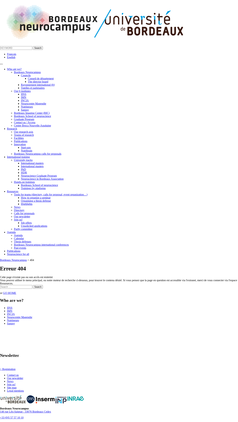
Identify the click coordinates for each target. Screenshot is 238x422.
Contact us (13, 375)
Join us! (18, 219)
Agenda (11, 232)
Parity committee (23, 229)
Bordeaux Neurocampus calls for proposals (37, 153)
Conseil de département (41, 78)
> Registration (8, 369)
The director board (38, 81)
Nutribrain (26, 150)
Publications (20, 141)
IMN (23, 97)
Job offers (26, 222)
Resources (12, 191)
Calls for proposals (24, 213)
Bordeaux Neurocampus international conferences (41, 244)
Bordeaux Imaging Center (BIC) (32, 113)
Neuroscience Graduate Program (39, 175)
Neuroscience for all (18, 254)
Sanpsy (25, 109)
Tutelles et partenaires (33, 87)
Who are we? (14, 69)
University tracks (23, 160)
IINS (23, 94)
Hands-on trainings (24, 182)
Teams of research (24, 134)
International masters (32, 163)
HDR (24, 172)
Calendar (19, 238)
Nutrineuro (27, 106)
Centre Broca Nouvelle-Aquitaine (32, 125)
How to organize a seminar (36, 197)
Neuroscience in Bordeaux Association (42, 178)
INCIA (25, 100)
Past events (20, 247)
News (17, 207)
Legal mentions (15, 390)
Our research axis (23, 131)
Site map (12, 387)
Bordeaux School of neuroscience (32, 116)
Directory (19, 210)
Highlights (26, 203)
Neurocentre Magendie (33, 103)
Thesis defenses (22, 241)
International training (18, 156)
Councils (26, 75)
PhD (23, 169)
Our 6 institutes (22, 91)
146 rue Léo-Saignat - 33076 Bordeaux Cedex (25, 411)
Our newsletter (22, 216)
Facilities (19, 138)
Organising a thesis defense (36, 200)
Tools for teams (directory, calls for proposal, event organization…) (50, 194)
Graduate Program (24, 119)
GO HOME (9, 292)
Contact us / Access (24, 122)
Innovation (20, 144)
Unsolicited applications (34, 225)
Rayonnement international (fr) (38, 84)
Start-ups (26, 147)
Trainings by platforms (33, 188)
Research (12, 128)
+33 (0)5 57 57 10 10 (12, 417)
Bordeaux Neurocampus (27, 72)
